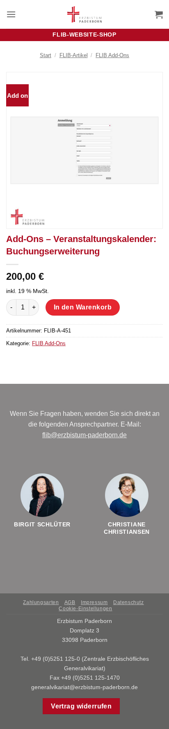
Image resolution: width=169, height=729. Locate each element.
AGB (69, 602)
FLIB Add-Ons (112, 55)
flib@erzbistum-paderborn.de (84, 434)
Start (45, 55)
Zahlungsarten (41, 602)
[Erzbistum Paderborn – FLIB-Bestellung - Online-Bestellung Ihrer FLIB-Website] (84, 14)
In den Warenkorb (83, 307)
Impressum (94, 602)
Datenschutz (128, 602)
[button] (11, 14)
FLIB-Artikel (73, 55)
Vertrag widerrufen (81, 706)
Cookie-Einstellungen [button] (85, 608)
